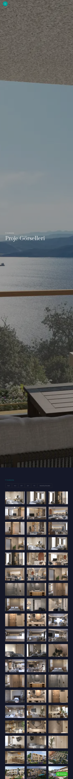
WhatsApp (63, 774)
